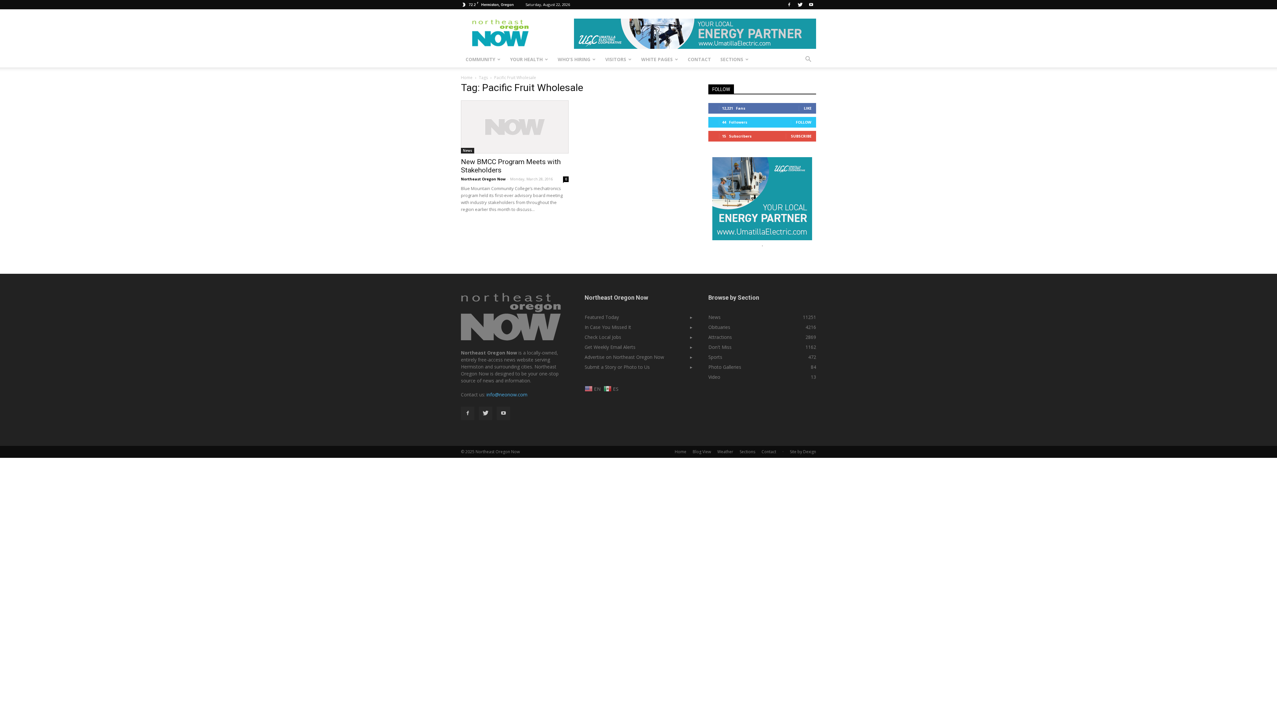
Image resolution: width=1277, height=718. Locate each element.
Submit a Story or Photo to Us (617, 367)
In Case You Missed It (608, 327)
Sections (731, 59)
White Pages (657, 59)
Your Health (526, 59)
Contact (699, 59)
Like (807, 108)
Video (714, 377)
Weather (725, 452)
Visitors (615, 59)
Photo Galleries (724, 367)
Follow (803, 122)
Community (480, 59)
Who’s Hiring (574, 59)
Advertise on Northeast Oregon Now (624, 357)
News (467, 150)
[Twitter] (800, 4)
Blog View (702, 452)
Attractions (720, 337)
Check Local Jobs (603, 337)
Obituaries (719, 327)
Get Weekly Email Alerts (610, 347)
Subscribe (801, 136)
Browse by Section (733, 297)
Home (467, 77)
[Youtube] (811, 4)
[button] (808, 59)
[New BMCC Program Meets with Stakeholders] (515, 127)
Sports (715, 357)
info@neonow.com (507, 394)
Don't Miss (720, 347)
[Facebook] (789, 4)
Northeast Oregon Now (483, 178)
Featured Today (602, 317)
